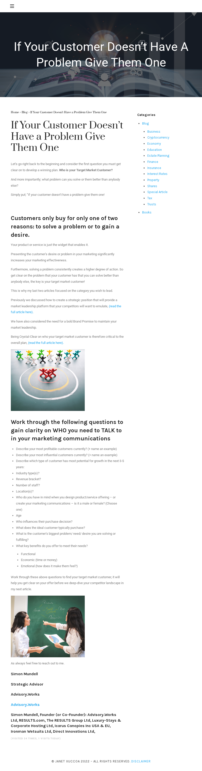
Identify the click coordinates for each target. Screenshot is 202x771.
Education (154, 150)
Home (15, 112)
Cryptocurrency (158, 137)
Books (147, 212)
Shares (152, 186)
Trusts (151, 204)
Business (153, 131)
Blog (25, 112)
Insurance (154, 168)
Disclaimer (141, 761)
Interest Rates (157, 174)
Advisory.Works (25, 704)
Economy (154, 143)
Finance (152, 162)
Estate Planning (158, 155)
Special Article (157, 192)
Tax (149, 198)
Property (153, 180)
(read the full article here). (46, 343)
